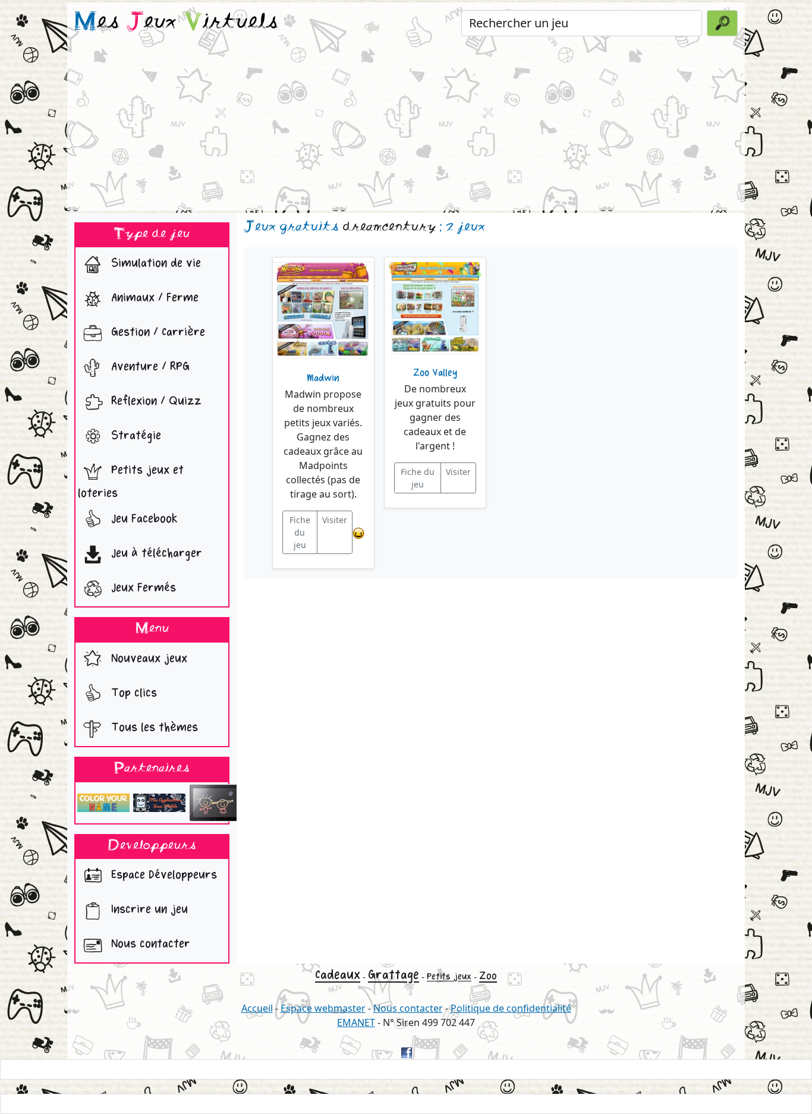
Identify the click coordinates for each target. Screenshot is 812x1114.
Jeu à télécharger (155, 554)
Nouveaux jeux (147, 658)
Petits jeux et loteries (131, 482)
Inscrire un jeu (148, 910)
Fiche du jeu (299, 532)
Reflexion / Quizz (155, 402)
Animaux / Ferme (153, 298)
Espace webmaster (323, 1008)
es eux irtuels (176, 22)
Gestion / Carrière (156, 333)
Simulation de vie (154, 264)
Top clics (132, 693)
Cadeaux (337, 975)
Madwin (323, 378)
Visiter (334, 519)
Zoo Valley (435, 372)
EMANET (356, 1022)
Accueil (257, 1008)
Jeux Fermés (142, 588)
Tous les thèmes (153, 727)
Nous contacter (149, 944)
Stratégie (134, 436)
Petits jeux (449, 976)
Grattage (393, 975)
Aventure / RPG (149, 367)
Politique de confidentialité (511, 1008)
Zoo (488, 976)
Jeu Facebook (143, 519)
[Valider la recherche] (722, 23)
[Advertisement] (406, 127)
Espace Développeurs (162, 875)
